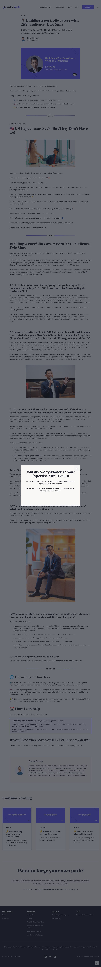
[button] (77, 468)
